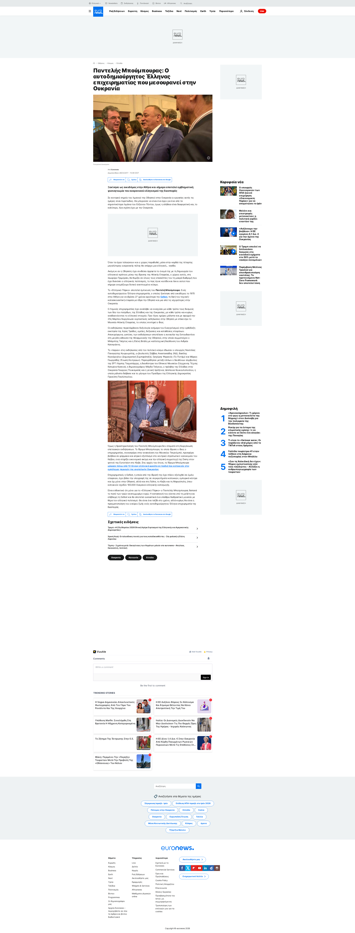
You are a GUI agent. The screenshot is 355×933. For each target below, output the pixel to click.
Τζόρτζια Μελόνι (177, 830)
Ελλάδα (119, 63)
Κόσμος (144, 11)
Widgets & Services (140, 886)
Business (157, 11)
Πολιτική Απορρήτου (164, 884)
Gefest (163, 296)
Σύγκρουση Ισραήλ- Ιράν (156, 803)
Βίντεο (111, 893)
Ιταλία (201, 810)
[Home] (94, 63)
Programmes (114, 897)
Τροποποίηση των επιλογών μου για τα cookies (164, 908)
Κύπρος (189, 823)
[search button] (181, 3)
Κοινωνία (133, 557)
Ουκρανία (116, 557)
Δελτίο (135, 866)
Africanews (137, 889)
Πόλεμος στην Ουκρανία (163, 810)
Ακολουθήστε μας (140, 878)
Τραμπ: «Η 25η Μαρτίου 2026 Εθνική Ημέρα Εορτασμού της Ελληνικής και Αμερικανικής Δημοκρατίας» (148, 528)
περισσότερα (161, 858)
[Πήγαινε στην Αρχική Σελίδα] (98, 12)
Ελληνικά (95, 3)
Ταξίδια (169, 11)
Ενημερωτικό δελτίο (193, 876)
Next (179, 11)
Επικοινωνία (161, 888)
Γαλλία (199, 816)
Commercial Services (164, 869)
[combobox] (195, 3)
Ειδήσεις (101, 63)
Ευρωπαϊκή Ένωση (179, 816)
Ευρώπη (132, 11)
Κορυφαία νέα (232, 182)
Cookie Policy (161, 880)
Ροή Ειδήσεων (117, 11)
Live (262, 11)
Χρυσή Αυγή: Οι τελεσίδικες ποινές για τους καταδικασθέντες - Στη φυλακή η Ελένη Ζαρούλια (146, 537)
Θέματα (111, 858)
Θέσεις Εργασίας (163, 892)
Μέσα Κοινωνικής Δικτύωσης (162, 823)
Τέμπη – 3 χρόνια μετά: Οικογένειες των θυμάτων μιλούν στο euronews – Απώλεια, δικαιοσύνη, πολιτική (146, 546)
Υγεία (212, 11)
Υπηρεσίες (137, 858)
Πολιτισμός (191, 11)
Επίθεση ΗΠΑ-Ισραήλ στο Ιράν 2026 (193, 803)
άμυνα (204, 823)
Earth (203, 11)
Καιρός (135, 870)
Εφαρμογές (137, 882)
